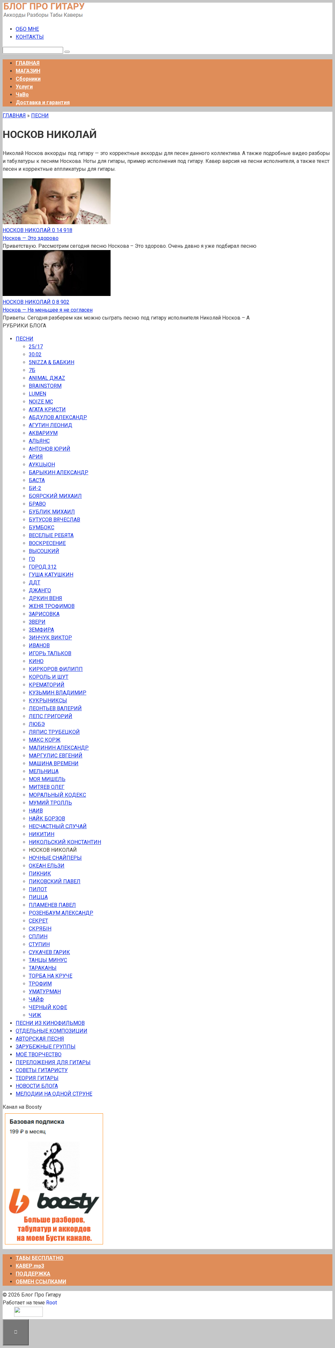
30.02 (35, 354)
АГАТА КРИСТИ (47, 409)
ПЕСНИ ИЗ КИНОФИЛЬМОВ (50, 1023)
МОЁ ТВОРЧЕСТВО (39, 1054)
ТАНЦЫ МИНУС (48, 960)
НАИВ (36, 811)
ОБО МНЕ (27, 29)
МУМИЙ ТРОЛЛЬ (50, 803)
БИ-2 (35, 488)
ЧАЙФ (36, 999)
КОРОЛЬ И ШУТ (48, 677)
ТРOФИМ (40, 984)
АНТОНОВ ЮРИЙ (49, 449)
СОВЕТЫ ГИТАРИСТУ (42, 1070)
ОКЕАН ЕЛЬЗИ (46, 866)
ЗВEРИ (37, 622)
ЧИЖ (35, 1015)
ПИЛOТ (38, 889)
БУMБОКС (41, 527)
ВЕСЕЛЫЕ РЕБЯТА (51, 535)
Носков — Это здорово (31, 238)
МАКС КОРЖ (45, 740)
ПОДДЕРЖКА (33, 1274)
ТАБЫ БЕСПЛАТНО (39, 1258)
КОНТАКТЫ (30, 37)
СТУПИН (39, 944)
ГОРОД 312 (43, 567)
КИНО (36, 661)
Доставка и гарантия (43, 102)
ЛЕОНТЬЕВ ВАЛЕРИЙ (55, 708)
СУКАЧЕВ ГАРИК (49, 952)
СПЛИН (38, 936)
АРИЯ (36, 457)
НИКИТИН (41, 834)
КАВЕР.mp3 (30, 1266)
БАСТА (37, 480)
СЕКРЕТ (38, 921)
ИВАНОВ (39, 645)
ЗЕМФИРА (41, 630)
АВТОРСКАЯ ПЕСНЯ (40, 1039)
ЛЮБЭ (37, 724)
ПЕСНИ (40, 115)
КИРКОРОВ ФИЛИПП (56, 669)
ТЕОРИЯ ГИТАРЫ (37, 1078)
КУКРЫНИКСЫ (48, 700)
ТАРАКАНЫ (43, 968)
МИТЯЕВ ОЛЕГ (46, 787)
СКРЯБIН (40, 929)
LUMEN (37, 394)
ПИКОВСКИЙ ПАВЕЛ (54, 881)
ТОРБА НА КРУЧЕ (50, 976)
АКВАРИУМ (43, 433)
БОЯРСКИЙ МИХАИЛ (55, 496)
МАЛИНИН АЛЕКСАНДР (59, 748)
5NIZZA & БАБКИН (51, 362)
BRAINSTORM (45, 386)
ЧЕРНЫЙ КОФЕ (48, 1007)
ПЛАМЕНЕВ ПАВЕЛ (52, 905)
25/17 (36, 346)
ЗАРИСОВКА (44, 614)
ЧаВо (22, 94)
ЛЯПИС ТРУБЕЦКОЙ (54, 732)
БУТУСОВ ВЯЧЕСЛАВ (54, 520)
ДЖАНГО (40, 590)
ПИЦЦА (38, 897)
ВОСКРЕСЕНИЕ (47, 543)
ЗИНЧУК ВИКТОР (50, 638)
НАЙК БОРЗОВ (47, 818)
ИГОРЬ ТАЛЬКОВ (50, 653)
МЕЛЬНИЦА (44, 771)
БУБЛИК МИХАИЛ (52, 512)
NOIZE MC (41, 402)
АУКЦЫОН (42, 464)
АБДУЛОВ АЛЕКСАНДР (58, 417)
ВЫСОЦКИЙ (44, 551)
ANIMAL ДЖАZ (47, 378)
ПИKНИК (40, 873)
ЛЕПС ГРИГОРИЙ (50, 716)
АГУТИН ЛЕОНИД (50, 425)
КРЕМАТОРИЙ (46, 685)
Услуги (24, 87)
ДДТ (34, 582)
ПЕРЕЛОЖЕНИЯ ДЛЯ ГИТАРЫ (53, 1062)
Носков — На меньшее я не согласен (48, 310)
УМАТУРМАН (45, 991)
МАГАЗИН (28, 71)
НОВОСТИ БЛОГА (37, 1086)
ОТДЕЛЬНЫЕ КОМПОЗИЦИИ (51, 1031)
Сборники (28, 79)
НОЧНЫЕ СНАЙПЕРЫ (55, 858)
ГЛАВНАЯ (28, 63)
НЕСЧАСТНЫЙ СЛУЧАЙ (58, 826)
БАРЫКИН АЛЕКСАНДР (58, 472)
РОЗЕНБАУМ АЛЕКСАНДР (61, 913)
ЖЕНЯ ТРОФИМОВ (52, 606)
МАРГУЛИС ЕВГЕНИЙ (55, 755)
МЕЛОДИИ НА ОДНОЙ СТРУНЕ (54, 1094)
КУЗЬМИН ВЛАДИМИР (57, 693)
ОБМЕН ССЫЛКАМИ (41, 1282)
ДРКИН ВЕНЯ (45, 598)
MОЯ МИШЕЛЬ (47, 779)
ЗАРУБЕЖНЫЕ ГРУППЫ (46, 1047)
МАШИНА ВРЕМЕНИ (54, 763)
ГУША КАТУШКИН (51, 575)
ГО (32, 559)
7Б (32, 370)
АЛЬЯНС (39, 441)
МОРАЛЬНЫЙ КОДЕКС (57, 795)
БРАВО (37, 504)
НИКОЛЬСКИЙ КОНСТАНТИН (65, 842)
